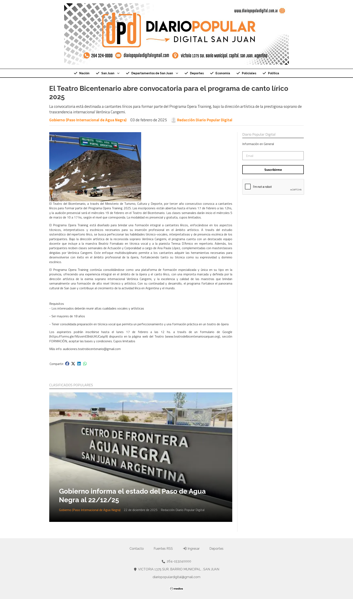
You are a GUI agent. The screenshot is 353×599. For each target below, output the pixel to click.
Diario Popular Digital (259, 134)
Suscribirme (273, 169)
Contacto (137, 549)
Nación (84, 73)
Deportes (197, 73)
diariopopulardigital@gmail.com (176, 577)
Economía (223, 73)
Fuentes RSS (163, 549)
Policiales (249, 73)
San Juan (107, 73)
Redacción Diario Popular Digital (204, 120)
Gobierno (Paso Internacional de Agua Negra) (87, 120)
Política (273, 73)
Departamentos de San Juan (152, 73)
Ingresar (193, 549)
